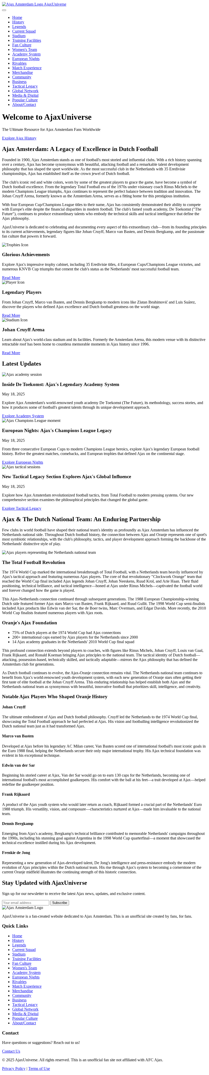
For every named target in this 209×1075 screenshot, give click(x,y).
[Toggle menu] (4, 10)
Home (17, 17)
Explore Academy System (23, 416)
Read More (11, 277)
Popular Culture (25, 100)
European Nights (26, 59)
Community (21, 77)
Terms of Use (39, 1068)
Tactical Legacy (25, 86)
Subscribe (59, 903)
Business (19, 81)
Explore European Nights (22, 462)
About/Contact (24, 104)
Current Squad (24, 31)
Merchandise (22, 72)
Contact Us (11, 1051)
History (18, 22)
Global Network (25, 91)
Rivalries (19, 63)
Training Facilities (26, 40)
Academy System (26, 54)
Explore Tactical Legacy (21, 508)
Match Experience (27, 68)
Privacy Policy (13, 1068)
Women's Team (24, 49)
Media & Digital (25, 95)
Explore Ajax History (19, 138)
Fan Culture (21, 45)
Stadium (18, 36)
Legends (19, 26)
